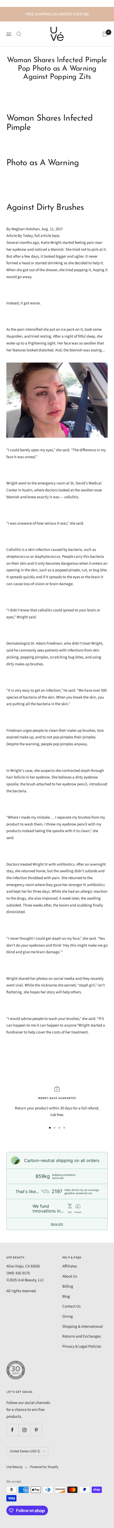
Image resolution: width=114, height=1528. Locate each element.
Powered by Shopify (44, 1467)
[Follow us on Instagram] (24, 1430)
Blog (66, 1296)
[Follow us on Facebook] (12, 1430)
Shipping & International (82, 1326)
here (55, 236)
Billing (67, 1286)
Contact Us (71, 1306)
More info (57, 1223)
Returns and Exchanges (81, 1336)
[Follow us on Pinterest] (36, 1430)
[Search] (18, 34)
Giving (67, 1316)
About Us (69, 1276)
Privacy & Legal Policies (81, 1346)
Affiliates (69, 1266)
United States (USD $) (25, 1451)
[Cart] (105, 34)
